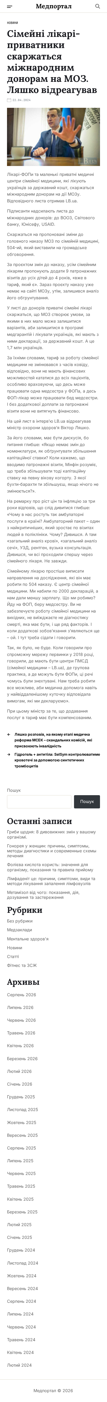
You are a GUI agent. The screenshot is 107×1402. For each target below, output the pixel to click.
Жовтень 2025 (21, 1122)
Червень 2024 (21, 1327)
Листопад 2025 (22, 1109)
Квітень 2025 (20, 1199)
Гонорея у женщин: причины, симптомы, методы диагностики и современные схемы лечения (51, 850)
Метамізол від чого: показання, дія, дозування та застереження (43, 895)
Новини (12, 23)
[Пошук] (97, 6)
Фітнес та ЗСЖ (22, 965)
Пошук (14, 790)
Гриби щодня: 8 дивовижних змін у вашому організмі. (51, 834)
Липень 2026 (20, 1007)
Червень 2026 (21, 1020)
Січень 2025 (19, 1237)
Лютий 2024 (19, 1365)
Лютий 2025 (19, 1224)
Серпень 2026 (21, 994)
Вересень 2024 (22, 1288)
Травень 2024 (21, 1339)
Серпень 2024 (21, 1301)
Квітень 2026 (20, 1045)
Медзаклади (19, 929)
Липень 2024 (20, 1314)
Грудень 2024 (21, 1250)
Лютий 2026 (19, 1071)
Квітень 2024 (20, 1352)
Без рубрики (19, 920)
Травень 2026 (21, 1032)
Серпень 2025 (21, 1148)
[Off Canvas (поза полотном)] (9, 7)
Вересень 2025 (22, 1135)
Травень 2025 (21, 1186)
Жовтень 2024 (21, 1275)
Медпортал (54, 6)
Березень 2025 (22, 1211)
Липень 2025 (20, 1160)
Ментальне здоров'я (28, 938)
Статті (13, 956)
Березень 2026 (22, 1058)
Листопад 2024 (22, 1263)
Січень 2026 (19, 1084)
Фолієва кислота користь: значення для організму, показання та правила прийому (50, 867)
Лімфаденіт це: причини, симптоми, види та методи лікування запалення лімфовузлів (51, 881)
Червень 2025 (21, 1173)
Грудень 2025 (21, 1096)
